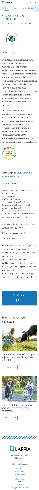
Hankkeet (13, 8)
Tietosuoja (19, 485)
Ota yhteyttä (19, 479)
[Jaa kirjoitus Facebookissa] (17, 300)
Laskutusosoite (19, 474)
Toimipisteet (19, 471)
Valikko (32, 3)
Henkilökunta (19, 469)
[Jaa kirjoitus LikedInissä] (22, 300)
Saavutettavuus (19, 482)
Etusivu (5, 8)
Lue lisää (7, 367)
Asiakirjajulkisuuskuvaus (19, 488)
